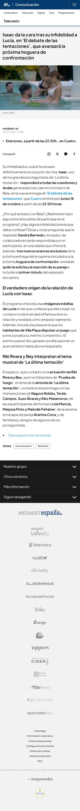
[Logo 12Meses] (40, 674)
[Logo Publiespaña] (40, 700)
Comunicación (27, 4)
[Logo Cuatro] (40, 557)
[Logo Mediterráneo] (40, 712)
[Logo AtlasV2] (40, 687)
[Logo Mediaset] (40, 515)
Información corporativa (40, 736)
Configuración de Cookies (40, 746)
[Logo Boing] (40, 609)
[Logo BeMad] (40, 635)
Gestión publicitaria (40, 756)
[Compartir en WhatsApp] (49, 154)
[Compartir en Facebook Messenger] (66, 154)
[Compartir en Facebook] (74, 154)
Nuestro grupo (15, 466)
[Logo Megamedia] (41, 779)
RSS (40, 761)
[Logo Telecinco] (40, 544)
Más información (16, 486)
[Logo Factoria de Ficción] (40, 596)
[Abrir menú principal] (74, 4)
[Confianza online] (40, 797)
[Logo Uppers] (40, 648)
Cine (51, 13)
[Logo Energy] (40, 622)
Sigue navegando (17, 497)
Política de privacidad (40, 741)
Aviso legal (40, 731)
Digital (41, 13)
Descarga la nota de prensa (29, 435)
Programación (66, 13)
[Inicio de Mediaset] (7, 4)
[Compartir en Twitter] (57, 154)
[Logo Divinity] (40, 570)
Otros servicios (16, 476)
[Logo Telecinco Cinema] (40, 661)
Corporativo (11, 13)
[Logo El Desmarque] (40, 584)
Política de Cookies (40, 751)
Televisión (27, 13)
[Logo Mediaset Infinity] (40, 532)
